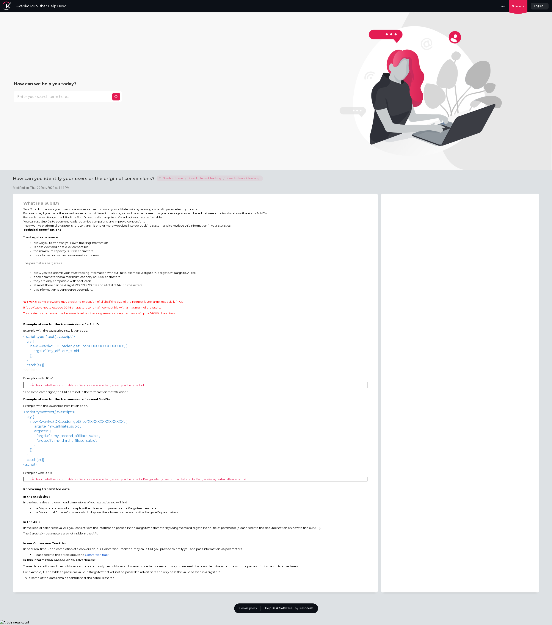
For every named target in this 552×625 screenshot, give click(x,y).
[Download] (268, 263)
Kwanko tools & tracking (205, 178)
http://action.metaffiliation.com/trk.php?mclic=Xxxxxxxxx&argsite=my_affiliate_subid (84, 385)
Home (501, 6)
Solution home (173, 178)
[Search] (116, 96)
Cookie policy (248, 608)
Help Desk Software (279, 608)
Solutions (518, 6)
